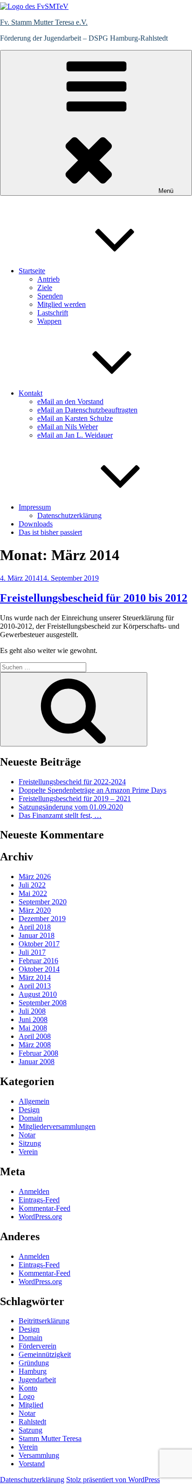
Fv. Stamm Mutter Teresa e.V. (44, 22)
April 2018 (35, 927)
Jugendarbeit (37, 1380)
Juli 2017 (32, 952)
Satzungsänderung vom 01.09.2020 (71, 807)
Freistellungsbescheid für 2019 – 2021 (75, 798)
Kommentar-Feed (44, 1208)
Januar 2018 (37, 935)
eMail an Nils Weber (67, 427)
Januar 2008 (37, 1061)
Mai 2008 (33, 1028)
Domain (30, 1118)
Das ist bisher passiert (50, 532)
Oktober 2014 (39, 969)
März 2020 (35, 910)
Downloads (36, 524)
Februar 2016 (38, 961)
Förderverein (37, 1346)
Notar (27, 1135)
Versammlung (39, 1455)
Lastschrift (52, 313)
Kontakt (30, 393)
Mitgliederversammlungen (57, 1126)
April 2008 (35, 1036)
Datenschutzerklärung (69, 515)
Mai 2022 (33, 893)
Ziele (44, 287)
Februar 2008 (38, 1053)
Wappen (49, 321)
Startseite (32, 271)
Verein (28, 1152)
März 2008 (35, 1045)
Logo (26, 1396)
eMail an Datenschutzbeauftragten (87, 410)
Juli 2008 (32, 1011)
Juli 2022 (32, 885)
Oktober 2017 (39, 944)
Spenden (50, 296)
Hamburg (33, 1371)
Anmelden (34, 1191)
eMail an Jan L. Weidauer (75, 435)
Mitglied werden (61, 304)
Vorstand (32, 1464)
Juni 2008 (33, 1019)
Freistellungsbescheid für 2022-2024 (72, 782)
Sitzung (30, 1143)
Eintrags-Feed (39, 1200)
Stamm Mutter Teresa (50, 1438)
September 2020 (43, 902)
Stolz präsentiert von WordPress (113, 1480)
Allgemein (34, 1101)
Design (29, 1110)
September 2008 (43, 1003)
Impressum (35, 507)
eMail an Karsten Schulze (75, 418)
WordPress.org (40, 1217)
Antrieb (48, 279)
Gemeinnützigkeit (45, 1354)
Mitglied (31, 1405)
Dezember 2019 (42, 919)
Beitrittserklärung (44, 1321)
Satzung (30, 1430)
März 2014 (35, 977)
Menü (165, 190)
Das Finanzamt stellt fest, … (60, 815)
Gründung (34, 1363)
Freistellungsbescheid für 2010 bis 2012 (93, 598)
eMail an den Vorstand (70, 401)
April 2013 (35, 986)
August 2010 (38, 994)
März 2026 (35, 876)
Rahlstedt (32, 1422)
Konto (28, 1388)
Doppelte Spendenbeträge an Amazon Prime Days (92, 790)
